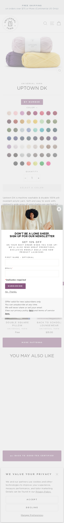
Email (9, 268)
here (31, 311)
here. (7, 314)
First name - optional (19, 257)
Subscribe (15, 286)
